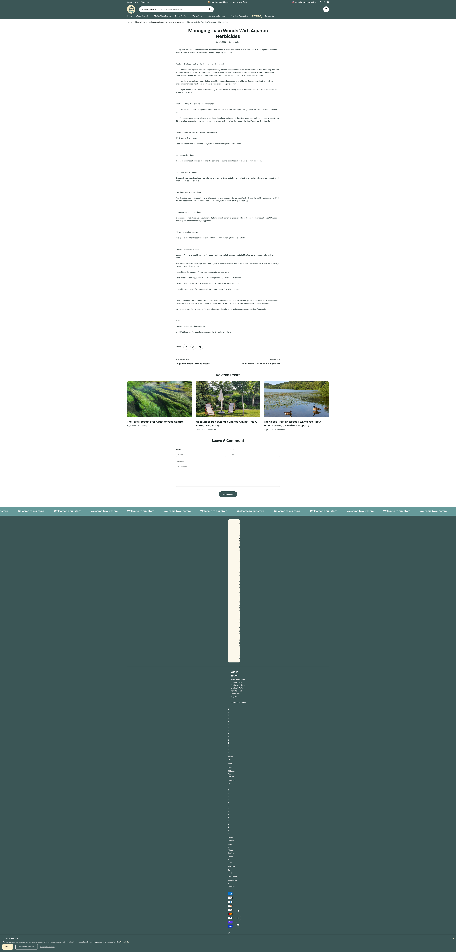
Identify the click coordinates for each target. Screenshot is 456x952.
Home (129, 22)
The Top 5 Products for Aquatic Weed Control (155, 421)
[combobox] (176, 9)
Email (233, 449)
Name (179, 449)
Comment (180, 462)
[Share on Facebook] (186, 347)
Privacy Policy (125, 942)
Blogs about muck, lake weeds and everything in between (159, 22)
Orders (130, 2)
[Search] (210, 9)
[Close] (453, 939)
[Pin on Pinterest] (200, 347)
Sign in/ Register (142, 2)
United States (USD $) (304, 2)
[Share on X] (193, 347)
